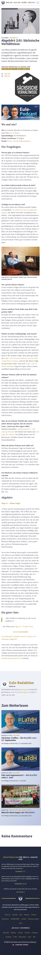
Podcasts (31, 2)
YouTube (27, 933)
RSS (34, 937)
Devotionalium (10, 857)
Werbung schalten (33, 919)
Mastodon (6, 933)
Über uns (9, 2)
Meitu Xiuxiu (22, 937)
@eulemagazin (23, 689)
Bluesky (13, 933)
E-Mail (15, 937)
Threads (20, 933)
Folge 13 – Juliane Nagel (10, 503)
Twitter (9, 141)
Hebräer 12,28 (20, 884)
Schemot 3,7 (20, 871)
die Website (14, 133)
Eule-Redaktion (21, 682)
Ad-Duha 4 (20, 892)
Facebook (16, 141)
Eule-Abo (17, 2)
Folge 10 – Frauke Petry (23, 626)
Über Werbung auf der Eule (7, 75)
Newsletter (5, 919)
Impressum (17, 942)
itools (29, 937)
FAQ (21, 915)
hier (35, 692)
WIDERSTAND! (15, 919)
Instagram (27, 141)
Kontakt (23, 919)
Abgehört (13, 639)
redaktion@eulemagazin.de (11, 658)
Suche (20, 923)
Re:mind (24, 2)
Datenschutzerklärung (28, 942)
